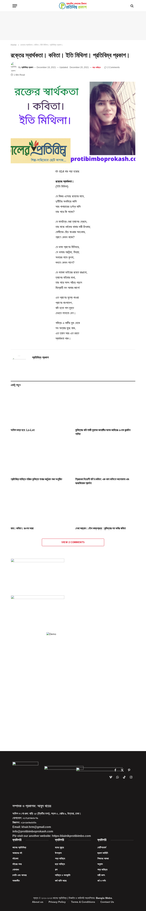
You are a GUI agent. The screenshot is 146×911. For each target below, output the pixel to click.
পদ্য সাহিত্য (96, 67)
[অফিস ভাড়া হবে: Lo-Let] (41, 408)
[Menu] (14, 6)
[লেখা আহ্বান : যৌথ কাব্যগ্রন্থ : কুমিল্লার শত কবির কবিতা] (105, 507)
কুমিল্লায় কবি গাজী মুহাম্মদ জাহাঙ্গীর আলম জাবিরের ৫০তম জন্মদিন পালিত (103, 432)
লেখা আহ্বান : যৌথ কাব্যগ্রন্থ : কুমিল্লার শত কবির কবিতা (100, 528)
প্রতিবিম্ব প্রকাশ (27, 67)
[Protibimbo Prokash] (73, 6)
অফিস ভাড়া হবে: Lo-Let (22, 430)
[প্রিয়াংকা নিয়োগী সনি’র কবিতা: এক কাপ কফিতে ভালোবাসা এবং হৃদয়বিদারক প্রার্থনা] (105, 458)
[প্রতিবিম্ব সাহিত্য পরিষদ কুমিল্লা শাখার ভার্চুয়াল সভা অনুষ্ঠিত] (41, 458)
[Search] (132, 6)
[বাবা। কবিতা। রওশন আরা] (41, 507)
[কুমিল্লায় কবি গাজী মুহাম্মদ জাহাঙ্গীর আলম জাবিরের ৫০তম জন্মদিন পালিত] (105, 408)
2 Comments (113, 67)
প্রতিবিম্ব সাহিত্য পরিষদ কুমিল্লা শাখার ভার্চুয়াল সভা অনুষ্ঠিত (36, 479)
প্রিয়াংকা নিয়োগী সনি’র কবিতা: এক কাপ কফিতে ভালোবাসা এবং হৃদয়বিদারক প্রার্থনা (102, 481)
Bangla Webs (104, 898)
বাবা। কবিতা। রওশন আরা (22, 528)
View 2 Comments (73, 542)
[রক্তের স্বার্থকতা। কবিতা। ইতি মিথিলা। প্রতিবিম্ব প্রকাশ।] (73, 122)
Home (14, 45)
